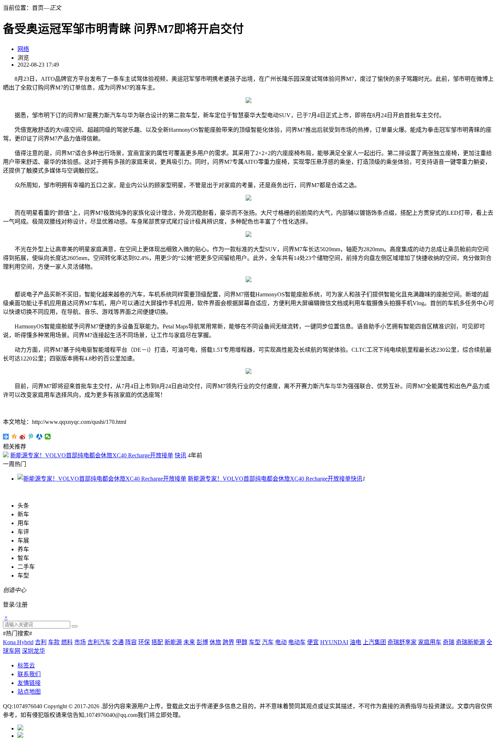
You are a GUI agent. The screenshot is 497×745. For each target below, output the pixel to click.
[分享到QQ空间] (14, 436)
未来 (189, 642)
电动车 (297, 642)
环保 (144, 642)
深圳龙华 (33, 651)
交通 (118, 642)
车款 (54, 642)
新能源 (173, 642)
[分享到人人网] (39, 436)
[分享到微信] (48, 436)
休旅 (215, 642)
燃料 (67, 642)
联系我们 (29, 674)
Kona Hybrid (18, 642)
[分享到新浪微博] (23, 436)
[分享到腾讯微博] (31, 436)
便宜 (313, 642)
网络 (23, 49)
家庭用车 (429, 642)
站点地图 (29, 692)
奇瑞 (448, 642)
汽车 (268, 642)
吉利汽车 (99, 642)
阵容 (131, 642)
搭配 (157, 642)
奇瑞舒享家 (402, 642)
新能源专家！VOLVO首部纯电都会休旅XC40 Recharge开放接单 (91, 455)
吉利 (41, 642)
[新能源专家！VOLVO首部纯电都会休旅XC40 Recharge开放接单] (101, 479)
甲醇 (241, 642)
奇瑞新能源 (470, 642)
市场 (80, 642)
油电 (355, 642)
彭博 (202, 642)
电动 (281, 642)
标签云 (26, 665)
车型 (255, 642)
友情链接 (29, 683)
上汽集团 (374, 642)
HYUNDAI (334, 642)
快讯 (180, 455)
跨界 (228, 642)
